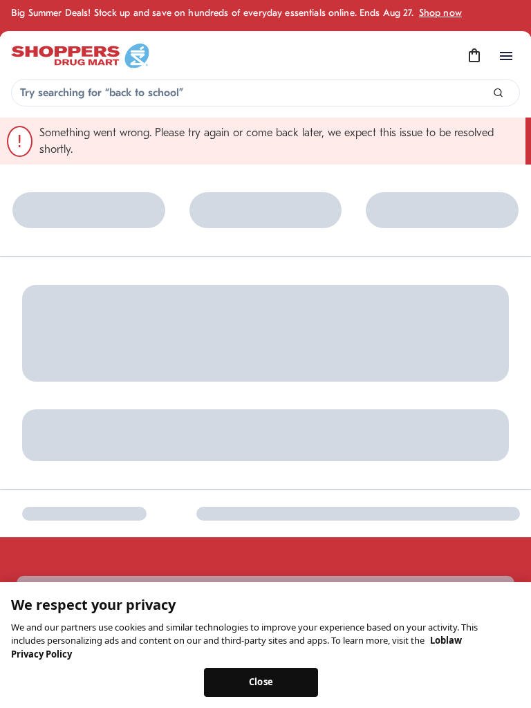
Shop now (440, 13)
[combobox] (265, 92)
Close (261, 682)
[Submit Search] (498, 93)
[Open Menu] (506, 56)
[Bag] (474, 56)
